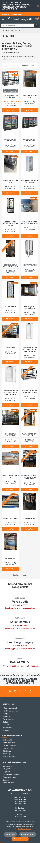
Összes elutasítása (27, 834)
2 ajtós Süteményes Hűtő (29, 96)
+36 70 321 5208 (9, 665)
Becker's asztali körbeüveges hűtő (10, 266)
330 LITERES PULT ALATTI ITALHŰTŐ (29, 140)
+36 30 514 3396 (20, 605)
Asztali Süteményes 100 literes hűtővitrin (29, 223)
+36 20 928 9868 (20, 799)
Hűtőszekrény (10, 306)
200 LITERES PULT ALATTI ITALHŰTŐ (10, 140)
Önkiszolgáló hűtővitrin (10, 435)
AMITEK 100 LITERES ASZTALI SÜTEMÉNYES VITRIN (10, 223)
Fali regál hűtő (11, 558)
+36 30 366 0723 (20, 625)
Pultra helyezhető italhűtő (29, 435)
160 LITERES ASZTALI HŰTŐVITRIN (10, 96)
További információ (24, 829)
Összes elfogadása (20, 839)
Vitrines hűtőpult (29, 518)
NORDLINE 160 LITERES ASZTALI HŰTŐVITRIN (29, 392)
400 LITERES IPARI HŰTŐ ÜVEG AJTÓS (29, 181)
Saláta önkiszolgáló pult (10, 476)
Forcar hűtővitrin (29, 265)
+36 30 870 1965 (20, 645)
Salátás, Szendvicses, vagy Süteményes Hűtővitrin (29, 477)
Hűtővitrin (10, 348)
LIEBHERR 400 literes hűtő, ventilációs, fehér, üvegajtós (29, 349)
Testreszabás (10, 834)
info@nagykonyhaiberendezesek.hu (20, 607)
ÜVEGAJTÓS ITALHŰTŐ (10, 518)
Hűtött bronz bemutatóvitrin (29, 307)
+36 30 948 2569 (20, 810)
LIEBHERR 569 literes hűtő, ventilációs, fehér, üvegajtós (10, 392)
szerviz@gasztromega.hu (27, 665)
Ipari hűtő (9, 30)
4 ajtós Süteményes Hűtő (10, 181)
